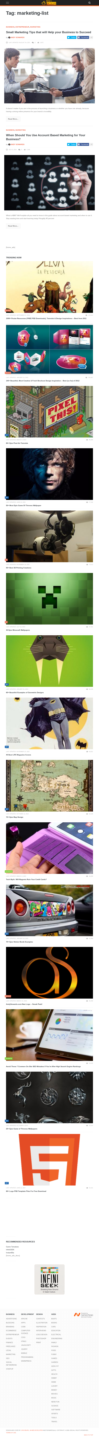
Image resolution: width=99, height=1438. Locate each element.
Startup (9, 1369)
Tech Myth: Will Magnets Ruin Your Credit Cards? (26, 879)
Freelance (10, 1346)
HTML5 (23, 1341)
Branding (10, 1327)
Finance (9, 1342)
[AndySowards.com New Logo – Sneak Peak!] (49, 973)
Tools (54, 1418)
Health (54, 1374)
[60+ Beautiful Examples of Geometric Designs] (49, 661)
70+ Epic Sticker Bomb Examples (19, 942)
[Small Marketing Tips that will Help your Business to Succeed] (49, 76)
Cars (53, 1327)
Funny (54, 1354)
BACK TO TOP (88, 1435)
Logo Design (41, 1334)
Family (54, 1342)
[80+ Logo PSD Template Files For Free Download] (49, 1160)
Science (54, 1406)
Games (54, 1358)
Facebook (84, 37)
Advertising (11, 1319)
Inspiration (41, 1327)
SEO (7, 1358)
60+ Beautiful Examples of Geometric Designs (25, 692)
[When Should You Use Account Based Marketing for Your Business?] (49, 183)
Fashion (54, 1346)
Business (10, 27)
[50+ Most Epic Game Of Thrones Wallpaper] (49, 474)
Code (23, 1327)
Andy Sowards (17, 37)
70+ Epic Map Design (14, 817)
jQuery (24, 1349)
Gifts (53, 1370)
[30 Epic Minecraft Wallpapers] (49, 599)
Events (9, 1338)
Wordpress (26, 1361)
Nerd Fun (55, 1402)
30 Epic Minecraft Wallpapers (18, 630)
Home (53, 1382)
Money (54, 1390)
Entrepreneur (22, 27)
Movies (54, 1394)
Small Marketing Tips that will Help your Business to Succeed (48, 32)
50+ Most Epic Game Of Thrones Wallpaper (23, 505)
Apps (23, 1323)
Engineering (56, 1338)
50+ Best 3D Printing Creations (18, 568)
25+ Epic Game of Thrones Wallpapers (21, 1129)
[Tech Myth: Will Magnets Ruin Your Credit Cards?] (49, 848)
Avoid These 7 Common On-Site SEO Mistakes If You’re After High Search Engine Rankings (43, 1066)
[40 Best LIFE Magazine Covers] (49, 723)
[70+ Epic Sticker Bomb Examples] (49, 910)
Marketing (35, 27)
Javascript (26, 1345)
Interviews (41, 1330)
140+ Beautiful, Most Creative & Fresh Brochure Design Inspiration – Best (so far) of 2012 (42, 381)
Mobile (24, 1353)
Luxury (54, 1386)
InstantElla (10, 1253)
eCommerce (11, 1330)
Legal (8, 1350)
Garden (54, 1362)
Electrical (56, 1334)
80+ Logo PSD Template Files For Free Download (26, 1191)
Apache (24, 1319)
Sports (54, 1414)
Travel (54, 1422)
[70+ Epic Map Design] (49, 786)
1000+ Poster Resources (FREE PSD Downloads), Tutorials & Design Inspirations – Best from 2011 (46, 318)
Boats (54, 1319)
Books (54, 1323)
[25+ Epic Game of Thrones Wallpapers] (49, 1097)
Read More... (13, 119)
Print (38, 1342)
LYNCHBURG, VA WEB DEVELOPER (32, 1430)
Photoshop (41, 1338)
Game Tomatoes (12, 1247)
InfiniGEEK (10, 1250)
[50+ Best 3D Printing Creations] (49, 536)
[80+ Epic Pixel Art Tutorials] (49, 412)
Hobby (54, 1378)
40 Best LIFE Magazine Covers (18, 755)
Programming (27, 1357)
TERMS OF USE (11, 1432)
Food (53, 1350)
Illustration (41, 1323)
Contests (40, 1319)
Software (55, 1410)
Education (55, 1330)
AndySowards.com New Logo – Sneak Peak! (24, 1004)
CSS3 (23, 1337)
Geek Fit (55, 1366)
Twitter (73, 37)
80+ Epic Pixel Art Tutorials (17, 443)
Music (53, 1398)
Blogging (10, 1323)
